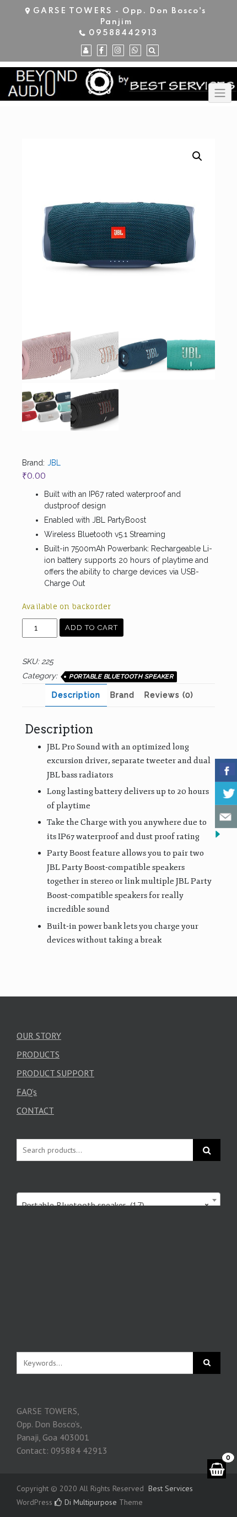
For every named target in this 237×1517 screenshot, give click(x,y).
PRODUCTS (38, 1054)
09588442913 (123, 33)
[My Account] (86, 50)
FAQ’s (27, 1091)
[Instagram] (118, 50)
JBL (54, 462)
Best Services (170, 1488)
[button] (197, 156)
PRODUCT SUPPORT (55, 1072)
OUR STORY (39, 1035)
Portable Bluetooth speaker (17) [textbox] (115, 1205)
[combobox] (118, 1200)
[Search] (153, 50)
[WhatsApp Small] (135, 50)
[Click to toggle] (219, 93)
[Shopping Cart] (216, 1468)
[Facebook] (102, 50)
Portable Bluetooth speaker (121, 676)
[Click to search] (206, 1363)
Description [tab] (76, 695)
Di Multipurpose (89, 1502)
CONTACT (35, 1110)
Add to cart (91, 627)
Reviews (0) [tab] (168, 695)
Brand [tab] (122, 695)
